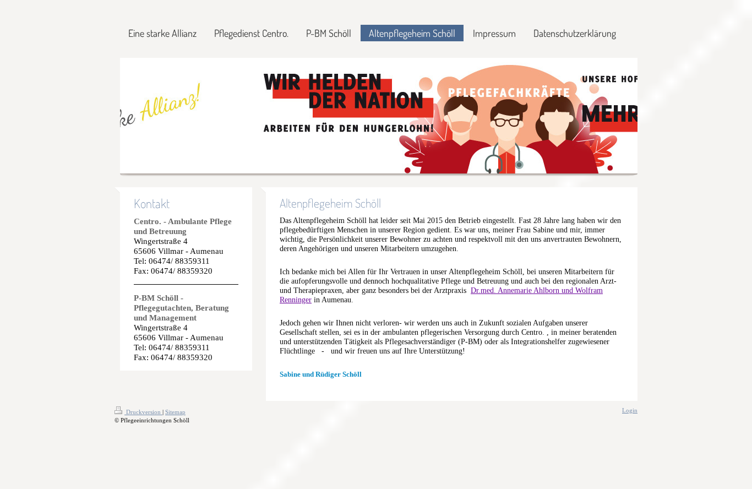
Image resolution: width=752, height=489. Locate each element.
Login (629, 410)
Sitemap (175, 412)
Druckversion (143, 412)
